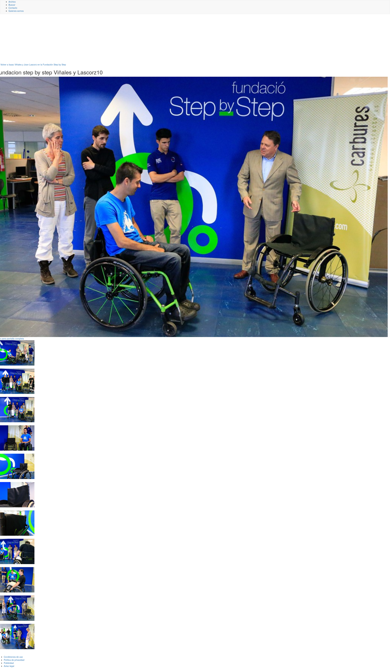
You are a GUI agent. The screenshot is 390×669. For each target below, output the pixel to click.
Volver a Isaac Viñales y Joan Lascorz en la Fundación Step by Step (33, 64)
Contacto (13, 7)
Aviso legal (9, 665)
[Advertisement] (195, 40)
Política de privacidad (14, 659)
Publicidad (9, 662)
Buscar (12, 4)
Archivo (12, 1)
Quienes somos (16, 10)
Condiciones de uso (13, 656)
